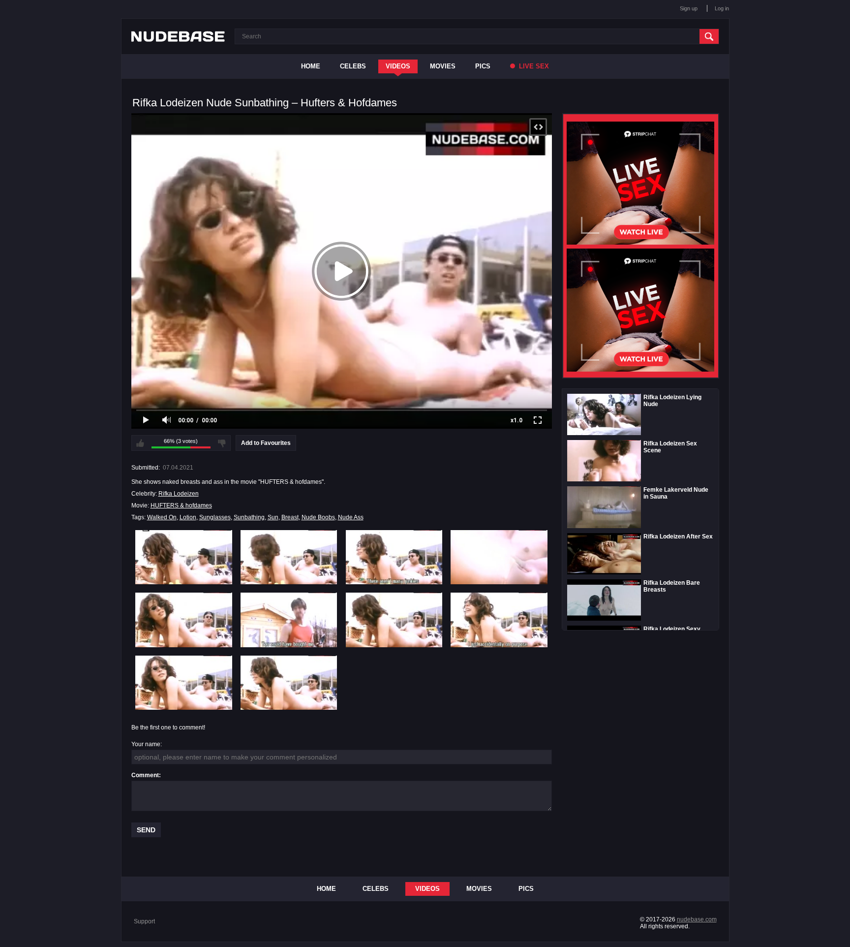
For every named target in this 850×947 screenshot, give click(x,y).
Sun (273, 517)
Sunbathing (249, 517)
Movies (442, 66)
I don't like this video (221, 443)
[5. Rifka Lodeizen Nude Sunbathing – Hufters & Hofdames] (183, 620)
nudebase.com (697, 919)
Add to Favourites (266, 443)
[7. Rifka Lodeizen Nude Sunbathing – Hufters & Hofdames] (394, 620)
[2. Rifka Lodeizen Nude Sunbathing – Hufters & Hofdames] (289, 557)
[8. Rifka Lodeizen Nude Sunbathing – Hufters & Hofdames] (499, 620)
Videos (398, 66)
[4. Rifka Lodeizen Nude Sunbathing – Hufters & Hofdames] (499, 557)
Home (310, 66)
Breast (290, 517)
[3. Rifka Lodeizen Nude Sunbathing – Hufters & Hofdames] (394, 557)
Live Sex (533, 66)
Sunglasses (215, 517)
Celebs (353, 66)
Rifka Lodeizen (178, 493)
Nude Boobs (318, 517)
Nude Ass (351, 517)
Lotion (188, 517)
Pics (482, 66)
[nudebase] (178, 36)
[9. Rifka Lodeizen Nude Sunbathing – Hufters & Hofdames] (183, 683)
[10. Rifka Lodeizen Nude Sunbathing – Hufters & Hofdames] (289, 683)
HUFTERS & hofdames (181, 505)
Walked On (162, 517)
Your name (145, 744)
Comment (145, 775)
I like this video (140, 443)
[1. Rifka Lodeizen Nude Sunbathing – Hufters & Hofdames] (183, 557)
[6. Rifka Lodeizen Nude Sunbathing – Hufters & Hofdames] (289, 620)
